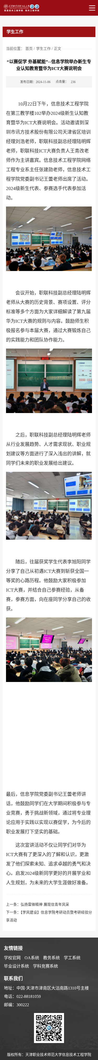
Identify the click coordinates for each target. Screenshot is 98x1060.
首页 (29, 49)
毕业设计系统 (16, 966)
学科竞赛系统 (45, 966)
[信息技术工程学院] (49, 8)
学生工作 (43, 49)
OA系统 (32, 958)
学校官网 (12, 958)
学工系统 (72, 958)
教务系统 (51, 958)
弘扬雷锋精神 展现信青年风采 (45, 904)
